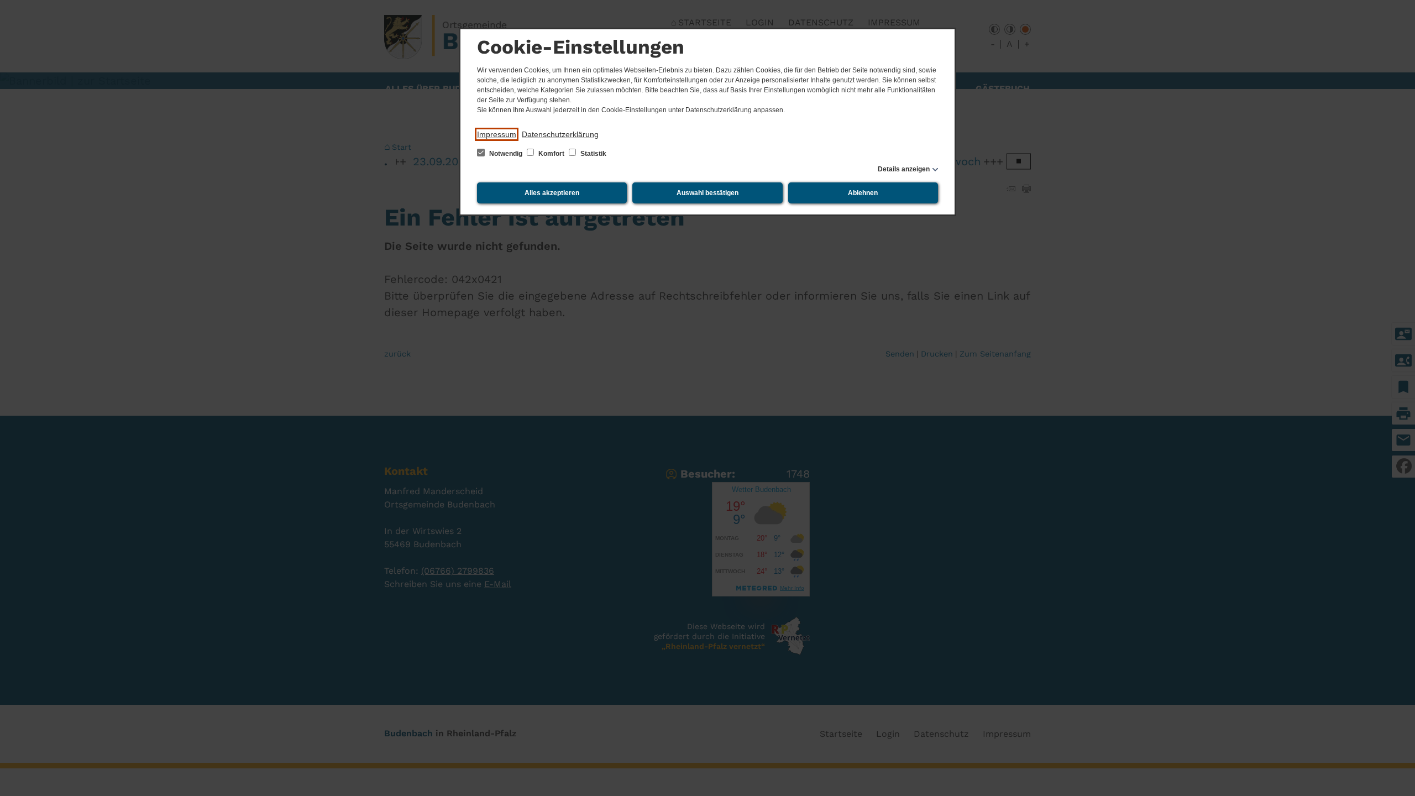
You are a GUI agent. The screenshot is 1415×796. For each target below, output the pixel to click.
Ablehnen (863, 193)
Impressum (496, 134)
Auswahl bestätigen (707, 193)
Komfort (551, 154)
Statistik (592, 154)
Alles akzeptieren (552, 193)
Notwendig (506, 154)
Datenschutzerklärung (560, 134)
